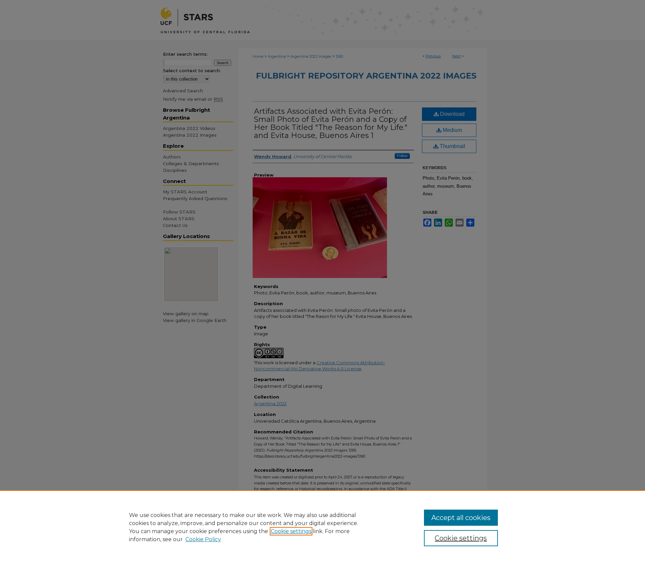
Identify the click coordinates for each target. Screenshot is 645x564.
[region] (322, 527)
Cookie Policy (203, 539)
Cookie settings (291, 531)
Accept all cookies (460, 518)
